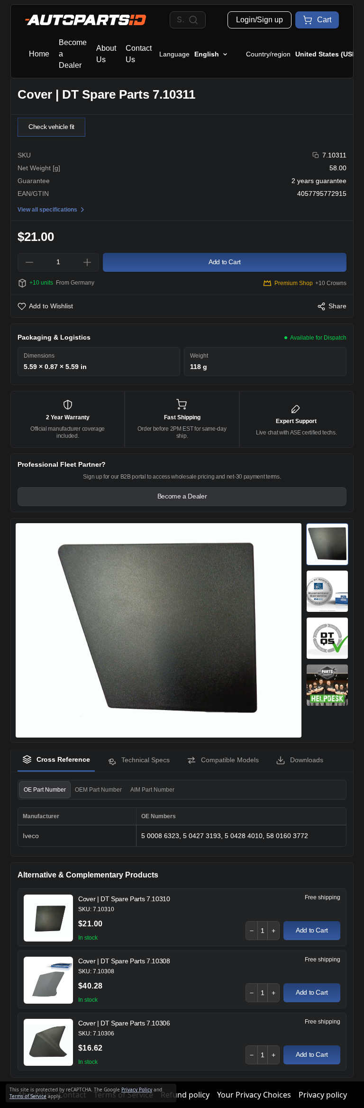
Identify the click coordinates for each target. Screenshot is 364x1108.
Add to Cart (312, 930)
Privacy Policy (136, 1089)
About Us (106, 54)
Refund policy (185, 1095)
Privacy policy (323, 1095)
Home (39, 54)
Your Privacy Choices (254, 1095)
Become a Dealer (73, 53)
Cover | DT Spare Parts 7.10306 (124, 1023)
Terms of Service (27, 1096)
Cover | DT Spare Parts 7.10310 (124, 899)
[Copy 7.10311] (315, 155)
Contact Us (139, 54)
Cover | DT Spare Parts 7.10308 (124, 961)
